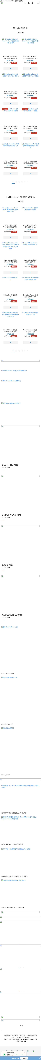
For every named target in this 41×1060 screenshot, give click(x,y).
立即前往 (24, 1058)
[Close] (24, 1052)
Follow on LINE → (20, 1054)
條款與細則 (7, 1035)
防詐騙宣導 (26, 1037)
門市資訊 (18, 1037)
